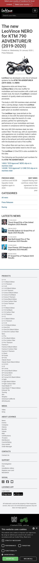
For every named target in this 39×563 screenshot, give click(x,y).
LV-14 (4, 280)
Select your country (22, 4)
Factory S (5, 345)
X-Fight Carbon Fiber (9, 384)
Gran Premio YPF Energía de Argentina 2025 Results (19, 248)
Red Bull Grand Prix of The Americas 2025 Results (19, 240)
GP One (4, 358)
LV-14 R (4, 286)
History (4, 427)
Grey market (6, 444)
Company (5, 425)
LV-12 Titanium (7, 321)
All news (5, 198)
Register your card (8, 470)
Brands (4, 429)
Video (4, 410)
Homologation (6, 464)
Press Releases (7, 53)
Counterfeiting (6, 442)
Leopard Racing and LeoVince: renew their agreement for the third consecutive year (29, 185)
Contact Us (5, 455)
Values (4, 431)
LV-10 (4, 306)
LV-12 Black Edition (8, 319)
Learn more (5, 491)
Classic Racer (6, 360)
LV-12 (4, 316)
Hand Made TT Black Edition (11, 388)
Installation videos (8, 468)
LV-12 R (4, 323)
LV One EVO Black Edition (10, 329)
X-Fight (4, 379)
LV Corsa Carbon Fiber (9, 301)
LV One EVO (6, 327)
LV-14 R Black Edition (9, 288)
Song (3, 412)
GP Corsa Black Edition (9, 371)
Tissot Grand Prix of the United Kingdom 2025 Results (20, 223)
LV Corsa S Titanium (8, 297)
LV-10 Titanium (7, 314)
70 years (4, 438)
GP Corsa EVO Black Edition (11, 377)
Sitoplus (4, 397)
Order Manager (7, 446)
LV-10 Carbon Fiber (8, 312)
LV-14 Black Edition (8, 282)
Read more (27, 537)
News (4, 420)
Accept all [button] (10, 559)
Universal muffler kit (8, 399)
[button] (19, 554)
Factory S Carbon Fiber (9, 349)
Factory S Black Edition (9, 347)
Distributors (6, 440)
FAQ (3, 466)
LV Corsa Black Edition (9, 299)
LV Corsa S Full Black (9, 295)
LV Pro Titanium (7, 342)
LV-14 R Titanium (7, 290)
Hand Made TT (7, 386)
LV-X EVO (5, 364)
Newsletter (5, 472)
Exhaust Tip (6, 390)
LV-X (3, 366)
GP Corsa (5, 368)
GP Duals (5, 355)
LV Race (4, 353)
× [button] (36, 528)
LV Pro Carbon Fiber (8, 340)
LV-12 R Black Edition (9, 325)
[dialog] (19, 544)
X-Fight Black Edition (9, 381)
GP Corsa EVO (6, 375)
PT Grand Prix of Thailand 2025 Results (21, 257)
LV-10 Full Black (7, 310)
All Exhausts (6, 401)
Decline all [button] (28, 559)
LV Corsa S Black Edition (10, 293)
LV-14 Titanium (7, 284)
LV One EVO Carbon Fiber (10, 332)
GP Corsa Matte (7, 373)
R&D (3, 433)
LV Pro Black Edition (8, 338)
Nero (3, 334)
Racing (4, 207)
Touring (4, 392)
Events (4, 423)
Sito (3, 394)
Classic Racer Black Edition (11, 362)
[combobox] (33, 528)
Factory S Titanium (8, 351)
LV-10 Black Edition (8, 308)
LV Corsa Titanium (8, 303)
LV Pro (4, 336)
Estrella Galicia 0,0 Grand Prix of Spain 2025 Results (21, 232)
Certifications (6, 436)
